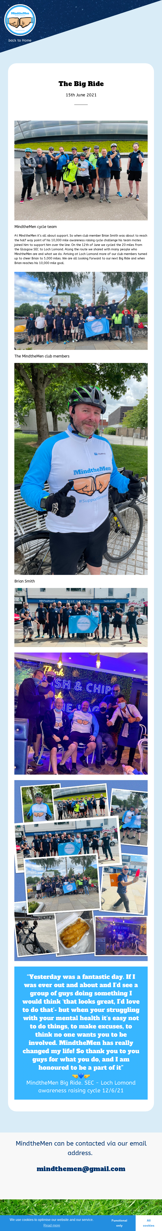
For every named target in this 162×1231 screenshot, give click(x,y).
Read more (51, 1225)
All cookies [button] (148, 1223)
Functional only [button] (119, 1223)
